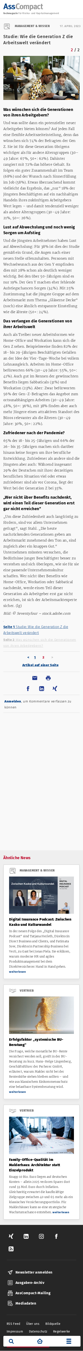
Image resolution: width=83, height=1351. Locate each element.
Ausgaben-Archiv (29, 1283)
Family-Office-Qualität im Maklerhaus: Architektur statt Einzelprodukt (34, 1165)
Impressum (15, 1331)
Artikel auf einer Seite (40, 665)
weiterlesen (17, 971)
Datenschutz (38, 1331)
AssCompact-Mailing (32, 1293)
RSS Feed (13, 1324)
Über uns (32, 1324)
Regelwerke (61, 1331)
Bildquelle (53, 1324)
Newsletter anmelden (33, 1272)
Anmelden (12, 701)
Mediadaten (25, 1303)
